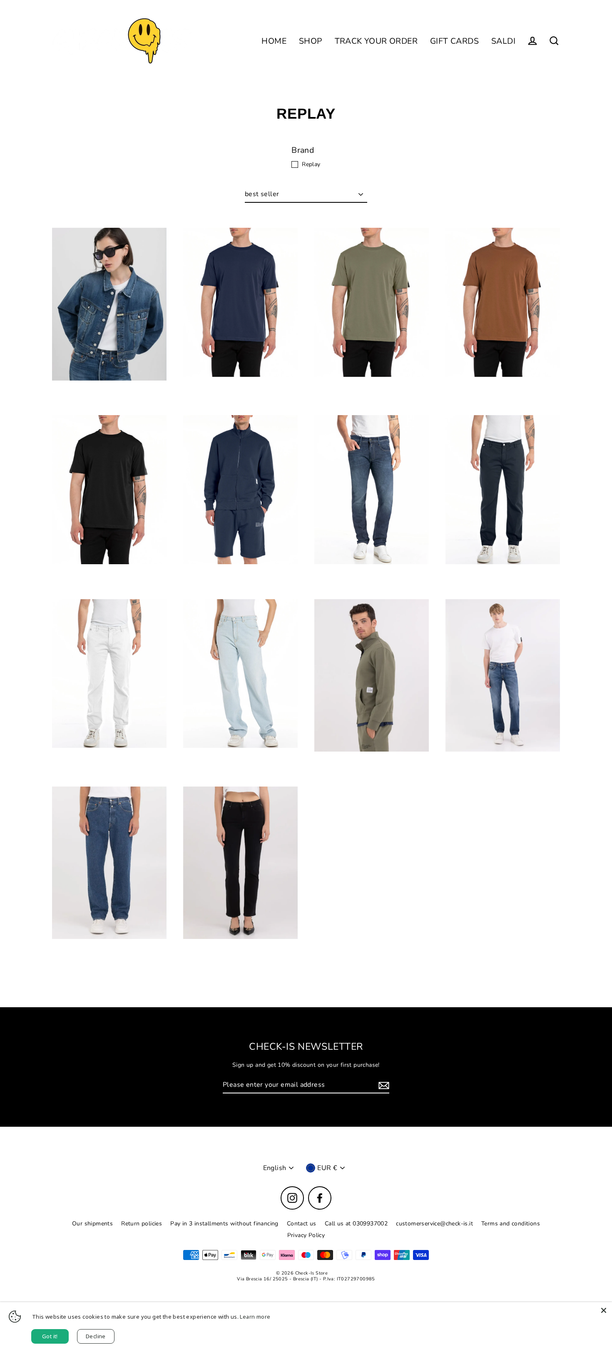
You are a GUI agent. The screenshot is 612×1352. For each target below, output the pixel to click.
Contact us (301, 1224)
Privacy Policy (306, 1235)
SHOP (310, 41)
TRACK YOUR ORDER (376, 41)
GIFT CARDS (454, 41)
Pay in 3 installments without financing (224, 1224)
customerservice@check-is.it (434, 1224)
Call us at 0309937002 (356, 1224)
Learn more (255, 1316)
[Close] (604, 1310)
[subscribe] (382, 1085)
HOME (273, 41)
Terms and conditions (510, 1224)
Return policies (141, 1224)
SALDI (503, 41)
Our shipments (92, 1224)
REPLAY (109, 400)
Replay (311, 164)
